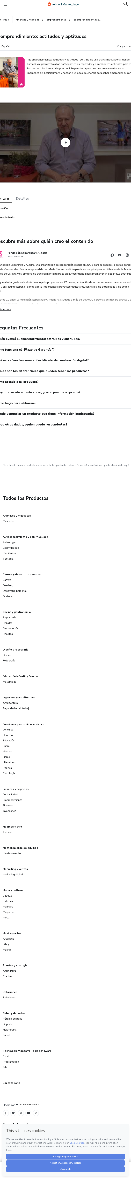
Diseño (7, 655)
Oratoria (7, 596)
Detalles (22, 199)
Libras (6, 757)
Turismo (7, 832)
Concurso (8, 730)
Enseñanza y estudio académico (23, 724)
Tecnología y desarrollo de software (27, 1051)
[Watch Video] (65, 142)
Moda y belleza (13, 890)
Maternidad (9, 682)
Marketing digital (13, 874)
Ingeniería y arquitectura (19, 697)
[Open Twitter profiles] (13, 1113)
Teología (8, 559)
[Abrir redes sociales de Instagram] (127, 255)
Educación (8, 740)
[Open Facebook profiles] (5, 1113)
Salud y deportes (14, 1013)
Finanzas (8, 805)
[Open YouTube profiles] (28, 1113)
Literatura (8, 762)
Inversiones (9, 811)
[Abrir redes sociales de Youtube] (119, 255)
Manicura (8, 907)
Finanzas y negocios (16, 789)
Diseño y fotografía (15, 650)
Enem (6, 746)
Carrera (7, 580)
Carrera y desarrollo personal (22, 574)
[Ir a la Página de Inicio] (65, 4)
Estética (8, 901)
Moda (6, 917)
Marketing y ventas (15, 869)
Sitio (5, 1067)
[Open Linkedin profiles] (20, 1113)
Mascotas (8, 521)
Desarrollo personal (15, 591)
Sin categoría (11, 1083)
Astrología (9, 542)
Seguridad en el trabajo (16, 708)
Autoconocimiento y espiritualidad (25, 537)
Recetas (8, 634)
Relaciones (10, 992)
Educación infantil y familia (20, 676)
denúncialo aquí (120, 465)
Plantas (7, 976)
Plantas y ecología (15, 965)
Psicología (9, 773)
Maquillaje (9, 912)
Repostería (9, 617)
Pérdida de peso (12, 1019)
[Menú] (5, 4)
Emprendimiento (12, 800)
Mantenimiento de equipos (20, 848)
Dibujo (6, 944)
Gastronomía (10, 628)
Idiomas (7, 751)
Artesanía (8, 939)
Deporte (8, 1024)
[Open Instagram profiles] (36, 1113)
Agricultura (9, 971)
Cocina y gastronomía (17, 612)
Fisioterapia (10, 1030)
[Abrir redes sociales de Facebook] (112, 255)
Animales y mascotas (17, 516)
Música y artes (12, 933)
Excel (6, 1056)
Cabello (7, 896)
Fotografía (9, 660)
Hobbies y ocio (12, 827)
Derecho (8, 735)
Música (7, 950)
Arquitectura (10, 703)
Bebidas (7, 623)
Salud (6, 1035)
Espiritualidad (11, 548)
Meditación (9, 553)
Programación (11, 1062)
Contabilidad (10, 794)
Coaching (8, 585)
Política (7, 768)
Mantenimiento (12, 853)
